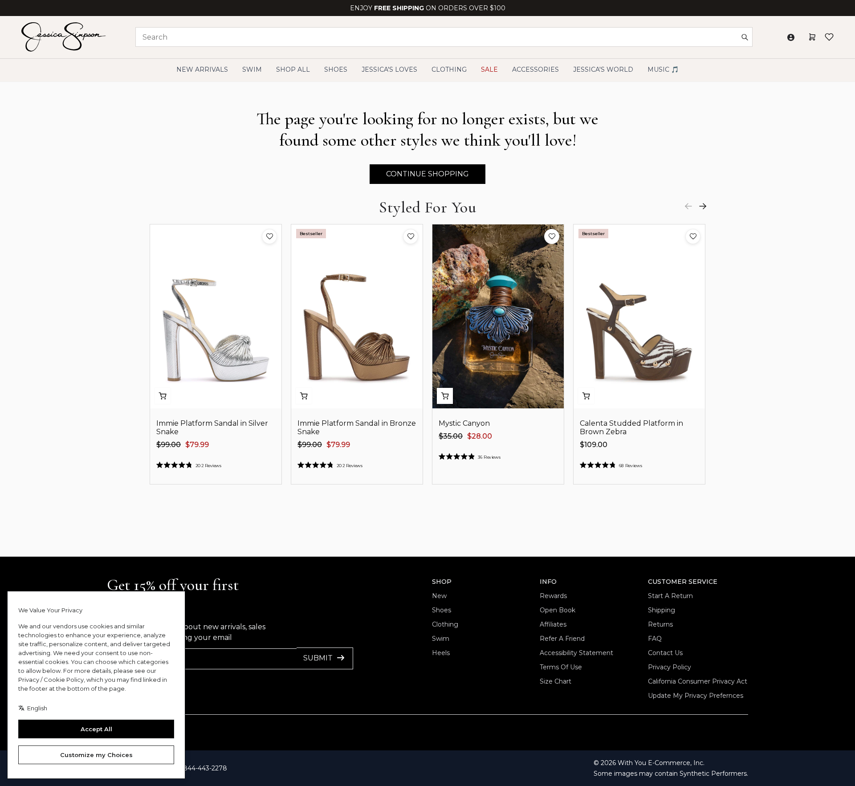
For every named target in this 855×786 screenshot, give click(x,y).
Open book (557, 610)
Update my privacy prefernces (695, 696)
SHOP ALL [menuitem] (293, 69)
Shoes (441, 610)
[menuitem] (603, 70)
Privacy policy (669, 667)
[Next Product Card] (702, 206)
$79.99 (197, 444)
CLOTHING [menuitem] (449, 69)
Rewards (553, 596)
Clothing (445, 624)
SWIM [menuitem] (252, 69)
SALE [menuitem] (489, 69)
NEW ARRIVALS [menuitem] (202, 69)
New (439, 596)
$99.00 (168, 444)
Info (548, 582)
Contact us (665, 653)
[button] (269, 236)
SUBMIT (318, 658)
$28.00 (479, 436)
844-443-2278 (205, 768)
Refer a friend (562, 639)
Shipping (661, 610)
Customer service (682, 582)
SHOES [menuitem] (335, 69)
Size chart (555, 681)
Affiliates (553, 624)
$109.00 (593, 444)
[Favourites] (829, 37)
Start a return (670, 596)
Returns (660, 624)
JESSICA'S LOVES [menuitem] (389, 69)
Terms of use (561, 667)
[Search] (744, 37)
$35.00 (451, 436)
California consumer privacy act (697, 681)
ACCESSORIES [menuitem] (535, 69)
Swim (440, 639)
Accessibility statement (576, 653)
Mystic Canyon (464, 423)
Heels (441, 653)
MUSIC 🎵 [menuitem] (663, 69)
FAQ (655, 639)
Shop (442, 582)
